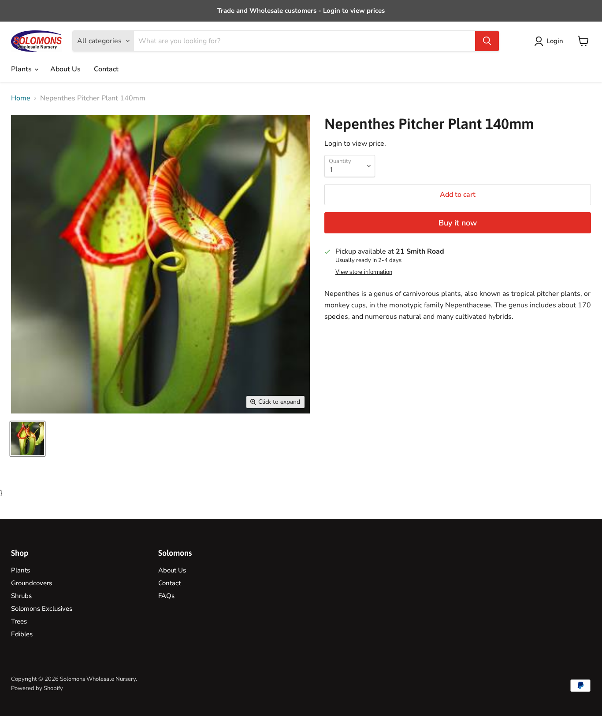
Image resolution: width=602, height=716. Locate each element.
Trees (19, 621)
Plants (22, 69)
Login (554, 41)
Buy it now (457, 223)
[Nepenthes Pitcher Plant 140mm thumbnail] (27, 438)
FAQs (166, 595)
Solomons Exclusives (41, 608)
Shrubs (21, 595)
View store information (363, 272)
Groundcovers (31, 583)
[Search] (487, 41)
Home (20, 98)
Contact (106, 69)
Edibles (22, 634)
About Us (65, 69)
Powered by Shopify (37, 688)
